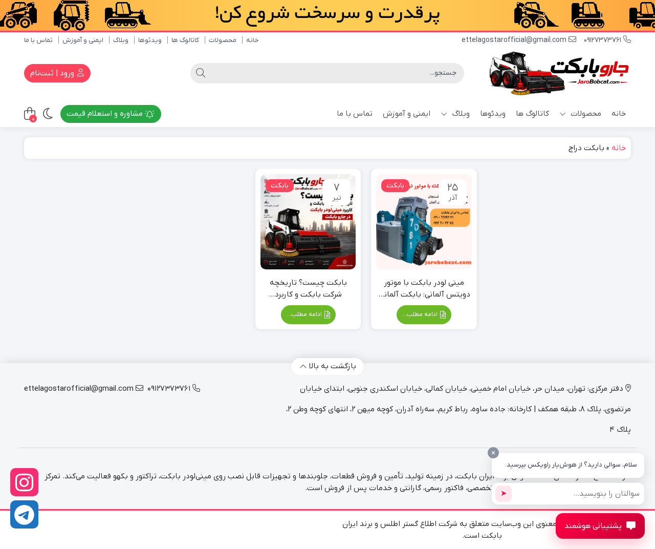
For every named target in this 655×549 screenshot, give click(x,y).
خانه (252, 40)
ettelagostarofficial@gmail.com (515, 40)
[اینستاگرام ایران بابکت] (24, 482)
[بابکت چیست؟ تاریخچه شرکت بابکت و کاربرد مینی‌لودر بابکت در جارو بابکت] (308, 221)
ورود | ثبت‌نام (53, 73)
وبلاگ (120, 40)
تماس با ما (38, 40)
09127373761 (603, 40)
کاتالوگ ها (185, 40)
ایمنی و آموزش (82, 40)
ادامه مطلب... (420, 314)
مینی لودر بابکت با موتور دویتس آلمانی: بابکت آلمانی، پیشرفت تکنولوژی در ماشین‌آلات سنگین (424, 289)
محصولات (222, 40)
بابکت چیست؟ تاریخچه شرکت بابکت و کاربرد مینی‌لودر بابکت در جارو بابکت (308, 289)
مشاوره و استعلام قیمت (106, 114)
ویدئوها (150, 40)
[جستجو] (200, 73)
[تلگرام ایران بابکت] (24, 514)
